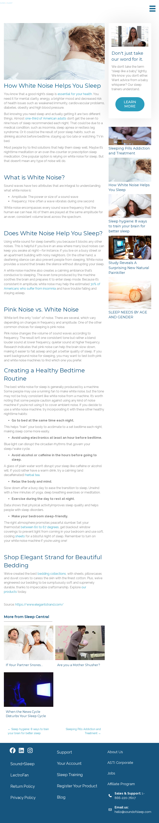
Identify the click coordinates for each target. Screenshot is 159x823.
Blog (61, 797)
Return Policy (22, 786)
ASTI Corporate (120, 763)
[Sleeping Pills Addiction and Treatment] (130, 142)
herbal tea (32, 475)
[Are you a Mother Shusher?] (80, 648)
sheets (20, 536)
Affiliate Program (121, 784)
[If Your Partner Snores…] (28, 648)
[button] (12, 751)
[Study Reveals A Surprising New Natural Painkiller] (130, 256)
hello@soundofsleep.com (133, 812)
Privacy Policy (23, 797)
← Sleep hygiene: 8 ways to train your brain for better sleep (28, 731)
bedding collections (52, 573)
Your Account (69, 763)
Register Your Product (77, 786)
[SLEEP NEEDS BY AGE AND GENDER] (130, 299)
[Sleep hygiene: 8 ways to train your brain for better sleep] (130, 214)
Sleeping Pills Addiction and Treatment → (83, 731)
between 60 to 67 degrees (40, 527)
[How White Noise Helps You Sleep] (130, 175)
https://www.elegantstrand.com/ (39, 604)
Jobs (111, 773)
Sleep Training (70, 774)
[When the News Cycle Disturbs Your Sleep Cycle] (28, 696)
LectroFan (19, 775)
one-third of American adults (45, 118)
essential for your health (75, 94)
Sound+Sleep (22, 764)
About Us (115, 752)
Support (64, 752)
